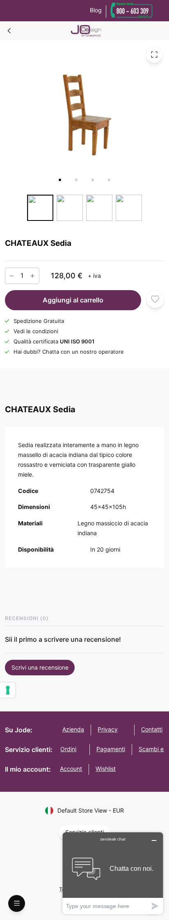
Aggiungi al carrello (73, 300)
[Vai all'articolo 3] (92, 180)
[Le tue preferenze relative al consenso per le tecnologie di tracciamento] (8, 690)
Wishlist (106, 768)
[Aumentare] (32, 275)
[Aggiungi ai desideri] (155, 299)
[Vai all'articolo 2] (76, 180)
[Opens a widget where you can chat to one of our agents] (112, 873)
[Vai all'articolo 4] (109, 180)
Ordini (68, 748)
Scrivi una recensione (40, 667)
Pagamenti (110, 748)
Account (71, 768)
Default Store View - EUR (90, 810)
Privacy (108, 729)
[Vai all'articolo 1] (60, 180)
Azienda (73, 729)
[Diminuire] (11, 275)
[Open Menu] (16, 903)
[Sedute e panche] (9, 30)
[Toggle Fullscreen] (154, 54)
